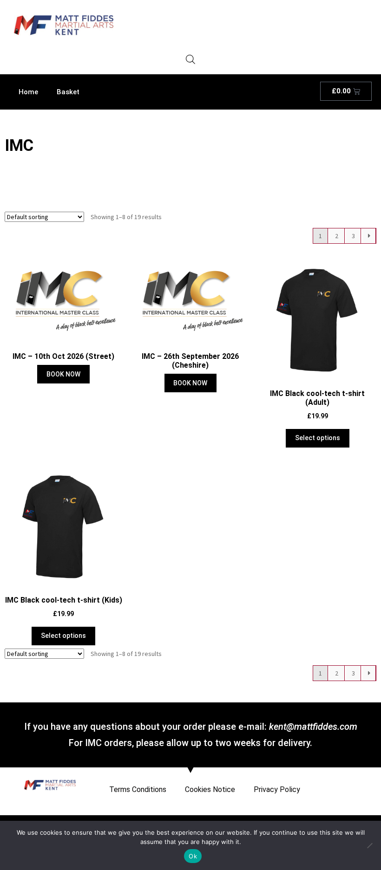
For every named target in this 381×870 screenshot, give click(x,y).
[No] (369, 845)
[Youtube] (366, 785)
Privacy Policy (277, 789)
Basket (68, 92)
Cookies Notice (210, 789)
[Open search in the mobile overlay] (190, 59)
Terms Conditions (137, 789)
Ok (193, 856)
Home (28, 92)
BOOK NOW (63, 374)
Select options (317, 437)
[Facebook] (352, 785)
